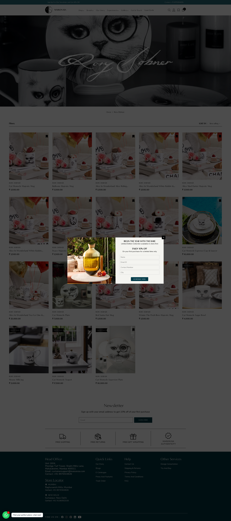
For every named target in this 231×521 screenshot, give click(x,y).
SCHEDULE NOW (139, 279)
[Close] (163, 237)
